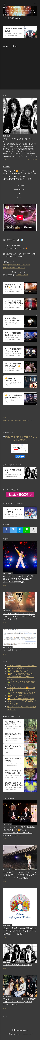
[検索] (35, 3)
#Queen (26, 265)
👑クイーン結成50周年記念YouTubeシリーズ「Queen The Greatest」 (20, 676)
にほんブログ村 (20, 439)
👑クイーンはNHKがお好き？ (21, 693)
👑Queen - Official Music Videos (20, 698)
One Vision (11, 420)
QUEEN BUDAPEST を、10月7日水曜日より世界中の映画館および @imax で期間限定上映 (19, 579)
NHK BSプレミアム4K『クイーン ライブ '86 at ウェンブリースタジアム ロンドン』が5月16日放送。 (19, 875)
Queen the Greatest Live (22, 420)
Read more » (32, 159)
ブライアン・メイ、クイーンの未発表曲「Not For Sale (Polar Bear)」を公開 (19, 1002)
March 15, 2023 (22, 275)
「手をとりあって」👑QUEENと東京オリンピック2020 (21, 689)
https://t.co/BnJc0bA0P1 (13, 265)
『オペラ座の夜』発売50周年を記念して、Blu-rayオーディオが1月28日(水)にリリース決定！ (19, 931)
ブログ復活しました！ (13, 650)
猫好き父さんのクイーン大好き (16, 7)
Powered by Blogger (22, 1030)
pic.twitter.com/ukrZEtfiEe (14, 268)
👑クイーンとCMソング (18, 695)
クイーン (31, 420)
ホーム (5, 46)
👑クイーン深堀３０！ (17, 668)
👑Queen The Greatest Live (18, 671)
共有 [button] (4, 159)
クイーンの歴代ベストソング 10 (17, 139)
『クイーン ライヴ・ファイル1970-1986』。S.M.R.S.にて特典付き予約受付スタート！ (19, 616)
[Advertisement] (20, 69)
